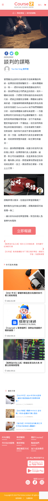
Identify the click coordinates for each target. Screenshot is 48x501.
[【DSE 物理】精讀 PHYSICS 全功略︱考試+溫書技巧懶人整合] (10, 413)
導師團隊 (21, 437)
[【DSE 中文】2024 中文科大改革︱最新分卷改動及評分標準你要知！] (10, 399)
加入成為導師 (37, 448)
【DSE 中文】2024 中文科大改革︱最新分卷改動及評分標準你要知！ (28, 398)
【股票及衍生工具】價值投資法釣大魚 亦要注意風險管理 (23, 364)
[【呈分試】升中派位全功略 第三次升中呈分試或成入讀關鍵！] (10, 426)
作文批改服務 (8, 442)
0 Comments (29, 404)
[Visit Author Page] (7, 69)
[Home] (13, 13)
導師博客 (21, 442)
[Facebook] (6, 53)
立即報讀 (24, 230)
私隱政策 (29, 498)
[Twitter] (11, 53)
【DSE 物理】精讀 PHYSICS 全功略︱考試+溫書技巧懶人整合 (28, 411)
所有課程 (6, 437)
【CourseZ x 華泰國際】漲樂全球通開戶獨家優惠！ (23, 329)
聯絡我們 (35, 442)
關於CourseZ (37, 437)
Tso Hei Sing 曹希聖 (20, 69)
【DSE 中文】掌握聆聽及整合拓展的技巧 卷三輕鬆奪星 (24, 294)
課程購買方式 (23, 448)
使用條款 (18, 498)
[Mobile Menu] (3, 4)
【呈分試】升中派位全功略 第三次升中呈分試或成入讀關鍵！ (29, 424)
